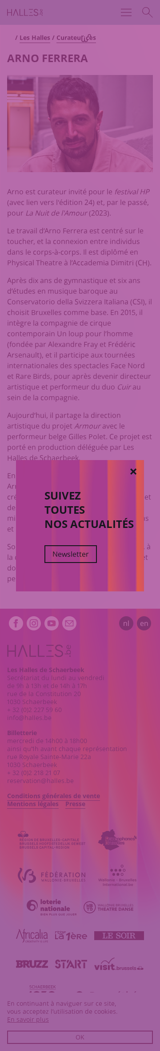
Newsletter (70, 554)
